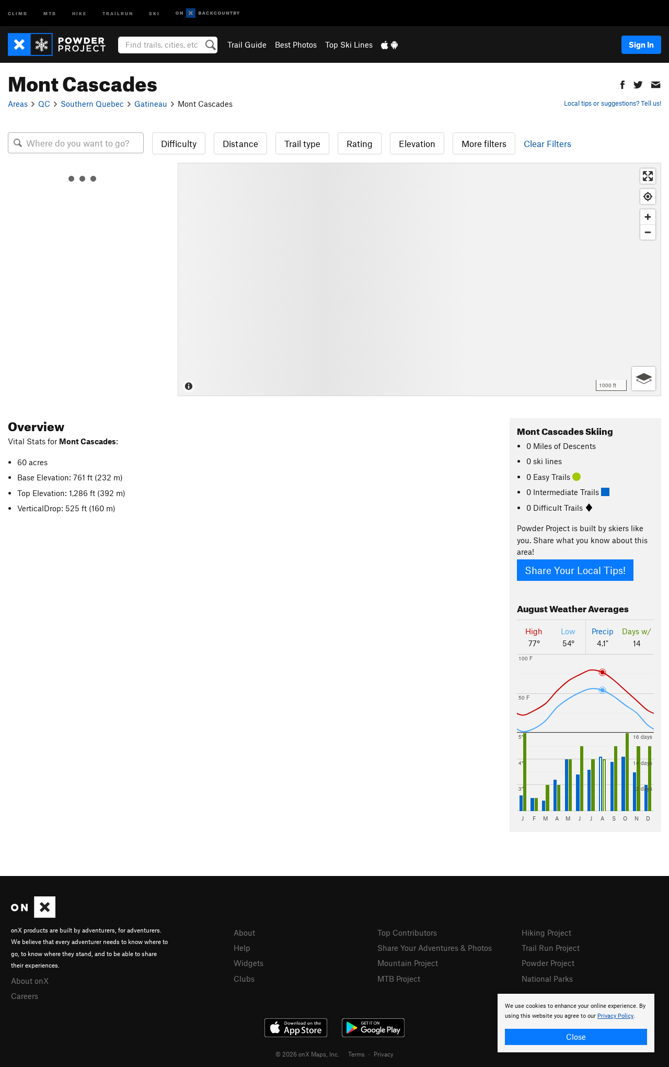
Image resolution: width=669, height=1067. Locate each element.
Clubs (244, 978)
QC (44, 103)
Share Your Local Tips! (575, 570)
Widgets (248, 963)
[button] (622, 83)
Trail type (302, 143)
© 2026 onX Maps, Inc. (307, 1054)
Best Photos (296, 44)
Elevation (417, 143)
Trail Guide (247, 44)
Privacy (384, 1054)
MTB (49, 12)
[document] (576, 1023)
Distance (240, 143)
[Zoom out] (647, 232)
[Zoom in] (647, 216)
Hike (79, 12)
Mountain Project (407, 963)
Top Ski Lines (349, 44)
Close (576, 1036)
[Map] (419, 279)
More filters (484, 143)
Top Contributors (407, 932)
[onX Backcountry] (208, 13)
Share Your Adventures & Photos (434, 947)
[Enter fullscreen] (647, 176)
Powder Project (548, 963)
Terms (356, 1054)
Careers (24, 996)
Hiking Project (546, 932)
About (244, 932)
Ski (154, 12)
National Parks (547, 978)
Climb (18, 12)
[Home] (62, 44)
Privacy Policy (615, 1016)
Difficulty (179, 143)
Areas (18, 103)
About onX (30, 980)
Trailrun (117, 12)
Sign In (641, 44)
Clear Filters (547, 143)
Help (242, 947)
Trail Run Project (551, 947)
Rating (360, 143)
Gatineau (150, 103)
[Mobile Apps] (389, 44)
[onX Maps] (33, 914)
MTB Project (398, 978)
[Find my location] (647, 196)
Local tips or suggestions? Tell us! (612, 103)
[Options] (643, 378)
